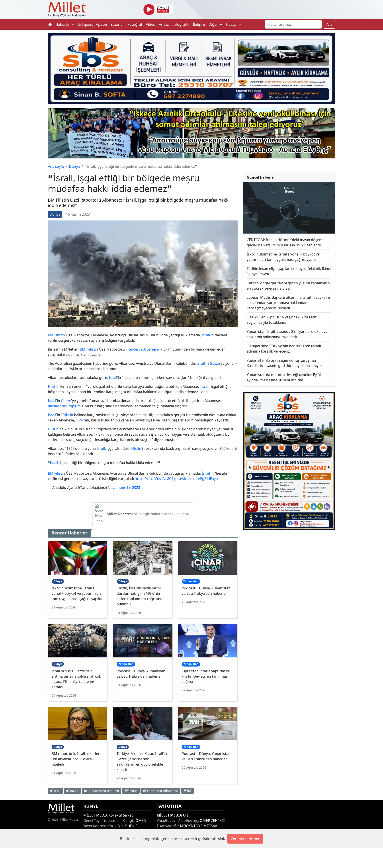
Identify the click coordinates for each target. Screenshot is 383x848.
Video (150, 24)
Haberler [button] (63, 24)
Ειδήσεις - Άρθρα (92, 24)
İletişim (199, 24)
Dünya (74, 166)
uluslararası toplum (64, 406)
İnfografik (180, 24)
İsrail (206, 335)
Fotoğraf (135, 24)
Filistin (59, 335)
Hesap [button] (231, 24)
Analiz (164, 24)
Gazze (215, 363)
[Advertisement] (289, 570)
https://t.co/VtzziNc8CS (154, 478)
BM (50, 335)
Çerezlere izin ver (245, 838)
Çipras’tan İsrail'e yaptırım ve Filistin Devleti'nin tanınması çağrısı (206, 676)
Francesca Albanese (142, 349)
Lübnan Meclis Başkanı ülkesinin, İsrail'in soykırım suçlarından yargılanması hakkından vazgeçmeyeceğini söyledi (288, 302)
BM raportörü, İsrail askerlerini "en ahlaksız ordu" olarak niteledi (78, 759)
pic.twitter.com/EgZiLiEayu (196, 478)
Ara (329, 24)
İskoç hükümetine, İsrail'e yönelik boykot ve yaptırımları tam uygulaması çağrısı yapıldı (77, 593)
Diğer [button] (214, 24)
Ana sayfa (56, 166)
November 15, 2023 (124, 487)
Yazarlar (117, 24)
